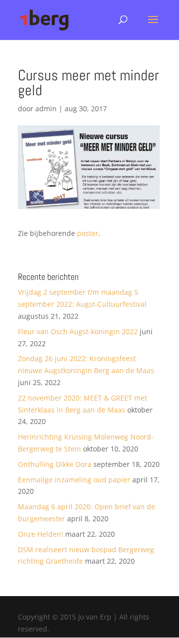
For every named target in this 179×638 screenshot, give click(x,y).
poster (87, 233)
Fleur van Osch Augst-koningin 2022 (78, 331)
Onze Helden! (40, 534)
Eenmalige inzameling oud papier (74, 479)
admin (46, 108)
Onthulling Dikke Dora (54, 464)
